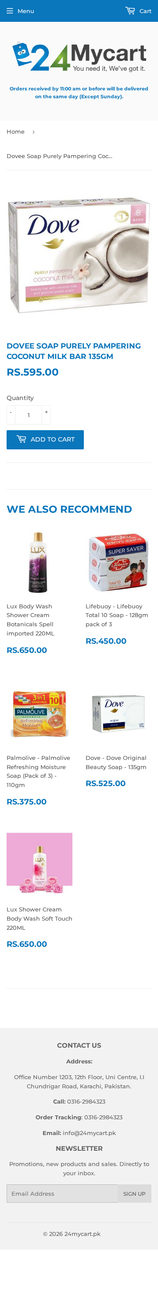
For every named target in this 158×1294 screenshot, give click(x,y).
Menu (26, 10)
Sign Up (134, 1193)
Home (16, 131)
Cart (144, 10)
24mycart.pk (83, 1233)
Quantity (20, 398)
